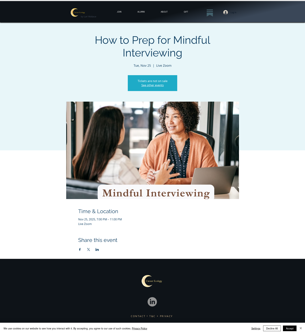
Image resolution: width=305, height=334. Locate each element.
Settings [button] (255, 328)
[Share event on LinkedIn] (97, 249)
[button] (186, 12)
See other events (152, 85)
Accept (290, 328)
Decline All (272, 328)
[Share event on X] (88, 249)
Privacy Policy (139, 328)
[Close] (301, 328)
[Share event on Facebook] (80, 249)
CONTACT (139, 316)
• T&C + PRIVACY (160, 316)
